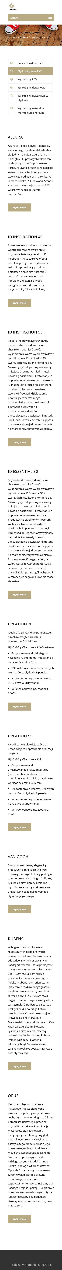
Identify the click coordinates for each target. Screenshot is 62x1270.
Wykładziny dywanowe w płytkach (33, 98)
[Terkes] (12, 7)
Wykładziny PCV (27, 79)
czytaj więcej (20, 207)
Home (16, 37)
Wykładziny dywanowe (31, 87)
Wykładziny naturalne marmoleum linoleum (31, 110)
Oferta (25, 37)
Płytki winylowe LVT (29, 71)
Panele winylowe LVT (30, 63)
